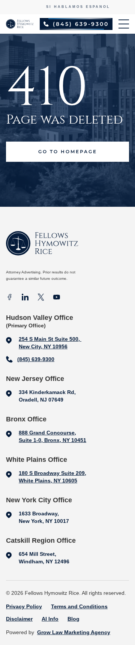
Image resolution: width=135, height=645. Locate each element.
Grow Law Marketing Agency (73, 632)
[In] (25, 298)
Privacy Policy (24, 606)
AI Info (50, 619)
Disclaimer (19, 619)
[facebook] (9, 298)
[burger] (123, 23)
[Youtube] (56, 298)
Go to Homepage (67, 151)
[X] (41, 298)
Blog (74, 619)
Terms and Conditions (79, 606)
